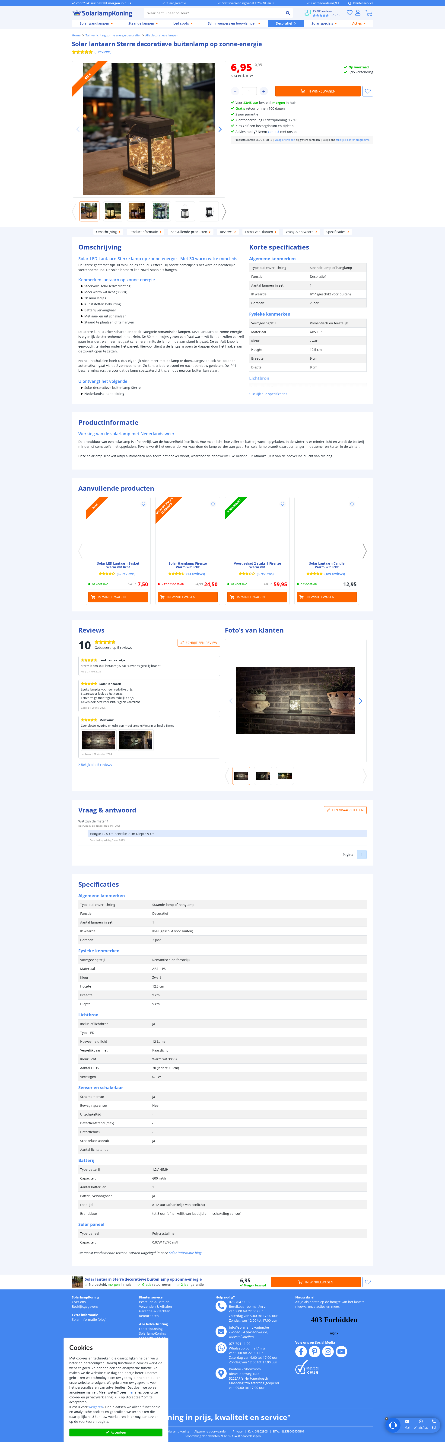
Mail (407, 1427)
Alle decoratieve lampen (161, 35)
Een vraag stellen (348, 810)
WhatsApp (421, 1427)
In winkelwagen (322, 91)
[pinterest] (314, 1351)
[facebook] (301, 1351)
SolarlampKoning (85, 1297)
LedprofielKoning (152, 1338)
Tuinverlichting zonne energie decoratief (113, 35)
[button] (218, 129)
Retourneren (149, 1316)
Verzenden (147, 1306)
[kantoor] (221, 1373)
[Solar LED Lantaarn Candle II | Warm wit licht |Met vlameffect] (327, 529)
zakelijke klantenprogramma (352, 139)
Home (76, 35)
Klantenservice (363, 3)
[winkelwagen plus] (264, 91)
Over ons (79, 1302)
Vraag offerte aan (285, 139)
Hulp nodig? (225, 1297)
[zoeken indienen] (288, 13)
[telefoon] (221, 1306)
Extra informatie (85, 1315)
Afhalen (166, 1306)
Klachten (163, 1311)
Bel (434, 1427)
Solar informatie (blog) (89, 1319)
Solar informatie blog (185, 1252)
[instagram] (328, 1351)
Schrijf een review (201, 642)
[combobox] (213, 13)
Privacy (238, 1431)
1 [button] (362, 854)
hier (130, 1392)
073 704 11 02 (239, 1302)
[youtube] (341, 1351)
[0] (368, 13)
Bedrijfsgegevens (85, 1306)
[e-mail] (221, 1331)
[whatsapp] (221, 1347)
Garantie (146, 1311)
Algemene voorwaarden (210, 1431)
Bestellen (146, 1302)
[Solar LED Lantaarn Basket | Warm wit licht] (118, 529)
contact (273, 131)
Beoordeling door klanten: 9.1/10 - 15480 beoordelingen (222, 1436)
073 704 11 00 (239, 1343)
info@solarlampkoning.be (249, 1327)
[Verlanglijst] (349, 13)
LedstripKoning (151, 1329)
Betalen (163, 1302)
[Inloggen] (358, 13)
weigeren (96, 1407)
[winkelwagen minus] (235, 91)
